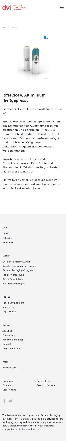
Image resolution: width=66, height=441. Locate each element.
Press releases (10, 367)
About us (7, 331)
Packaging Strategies (13, 283)
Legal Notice (9, 389)
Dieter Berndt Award (13, 279)
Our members (9, 335)
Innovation (8, 307)
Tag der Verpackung (13, 275)
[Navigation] (61, 7)
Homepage (8, 381)
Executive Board (11, 348)
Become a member (12, 339)
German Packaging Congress (17, 270)
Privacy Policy (44, 381)
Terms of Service (46, 385)
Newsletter (8, 242)
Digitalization (9, 311)
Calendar (7, 238)
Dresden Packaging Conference (19, 266)
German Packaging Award (16, 261)
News (5, 233)
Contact (6, 344)
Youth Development (13, 303)
